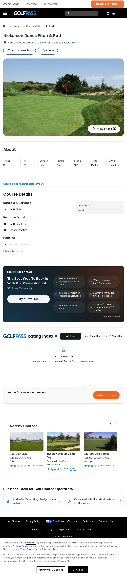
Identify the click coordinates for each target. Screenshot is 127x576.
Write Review (37, 465)
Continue (77, 569)
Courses (16, 26)
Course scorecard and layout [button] (23, 184)
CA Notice (88, 521)
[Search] (69, 13)
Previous (110, 423)
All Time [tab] (70, 336)
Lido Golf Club (18, 454)
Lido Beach (49, 26)
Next (116, 423)
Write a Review (106, 395)
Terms (74, 542)
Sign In (115, 13)
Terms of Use (106, 521)
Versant (31, 542)
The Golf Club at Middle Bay (61, 455)
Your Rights (27, 549)
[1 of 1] (63, 97)
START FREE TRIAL (107, 4)
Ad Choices (14, 521)
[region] (63, 557)
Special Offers (83, 529)
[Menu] (5, 13)
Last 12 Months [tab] (113, 336)
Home (6, 26)
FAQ (49, 529)
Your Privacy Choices (64, 521)
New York (36, 26)
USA (26, 26)
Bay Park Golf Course (96, 454)
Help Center (64, 529)
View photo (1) (106, 129)
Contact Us (36, 529)
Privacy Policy (33, 521)
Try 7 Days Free (29, 299)
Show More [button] (11, 251)
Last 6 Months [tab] (92, 336)
